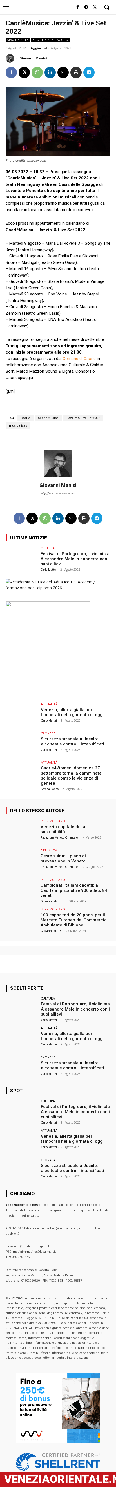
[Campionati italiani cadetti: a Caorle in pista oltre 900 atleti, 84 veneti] (21, 890)
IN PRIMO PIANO (53, 820)
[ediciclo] (48, 605)
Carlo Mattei (49, 570)
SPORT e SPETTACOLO (50, 40)
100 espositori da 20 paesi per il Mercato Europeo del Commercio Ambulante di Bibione (74, 920)
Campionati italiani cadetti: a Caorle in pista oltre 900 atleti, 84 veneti (74, 890)
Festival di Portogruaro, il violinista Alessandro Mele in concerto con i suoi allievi (75, 558)
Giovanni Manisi (33, 58)
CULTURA (48, 548)
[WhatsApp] (37, 72)
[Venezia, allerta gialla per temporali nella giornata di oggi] (21, 714)
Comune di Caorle (79, 358)
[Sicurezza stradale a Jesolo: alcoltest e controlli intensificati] (21, 743)
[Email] (63, 72)
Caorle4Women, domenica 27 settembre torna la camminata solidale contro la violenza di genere (71, 775)
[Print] (76, 72)
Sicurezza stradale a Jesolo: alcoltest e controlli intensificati (72, 741)
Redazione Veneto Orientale (59, 837)
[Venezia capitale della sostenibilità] (21, 831)
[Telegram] (86, 7)
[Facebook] (77, 7)
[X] (94, 7)
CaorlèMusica (48, 418)
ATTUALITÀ (49, 703)
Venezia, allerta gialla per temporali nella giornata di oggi (72, 712)
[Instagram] (96, 1479)
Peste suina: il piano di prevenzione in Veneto (63, 858)
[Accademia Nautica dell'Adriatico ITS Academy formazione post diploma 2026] (58, 587)
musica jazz (18, 425)
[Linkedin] (50, 72)
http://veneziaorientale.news (58, 493)
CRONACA (48, 733)
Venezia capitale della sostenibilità (63, 829)
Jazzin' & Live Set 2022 (83, 418)
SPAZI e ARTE (17, 40)
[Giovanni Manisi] (11, 58)
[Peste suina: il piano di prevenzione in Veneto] (21, 860)
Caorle (25, 418)
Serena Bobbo (50, 789)
